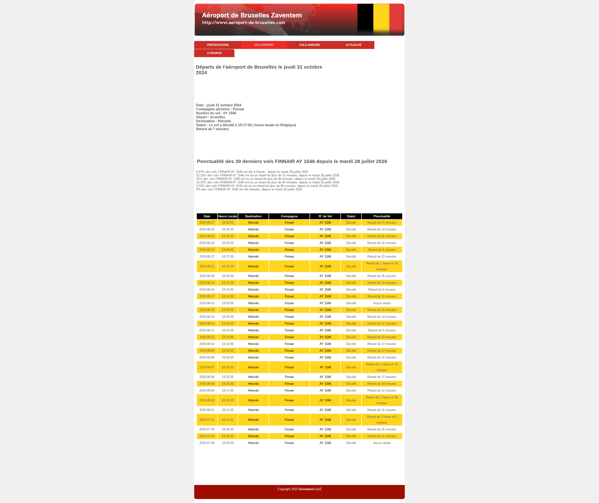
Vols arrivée (309, 45)
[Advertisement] (279, 88)
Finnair (289, 222)
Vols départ (264, 45)
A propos (214, 53)
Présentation (218, 45)
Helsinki (253, 222)
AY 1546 (325, 222)
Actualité (354, 45)
